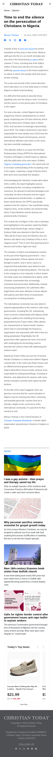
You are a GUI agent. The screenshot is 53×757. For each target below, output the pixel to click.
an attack (34, 60)
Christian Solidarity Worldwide (18, 421)
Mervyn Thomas (11, 35)
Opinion (15, 10)
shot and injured (27, 49)
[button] (3, 4)
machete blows (19, 70)
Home (7, 10)
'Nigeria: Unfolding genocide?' (18, 164)
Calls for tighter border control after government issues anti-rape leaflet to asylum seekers (26, 617)
